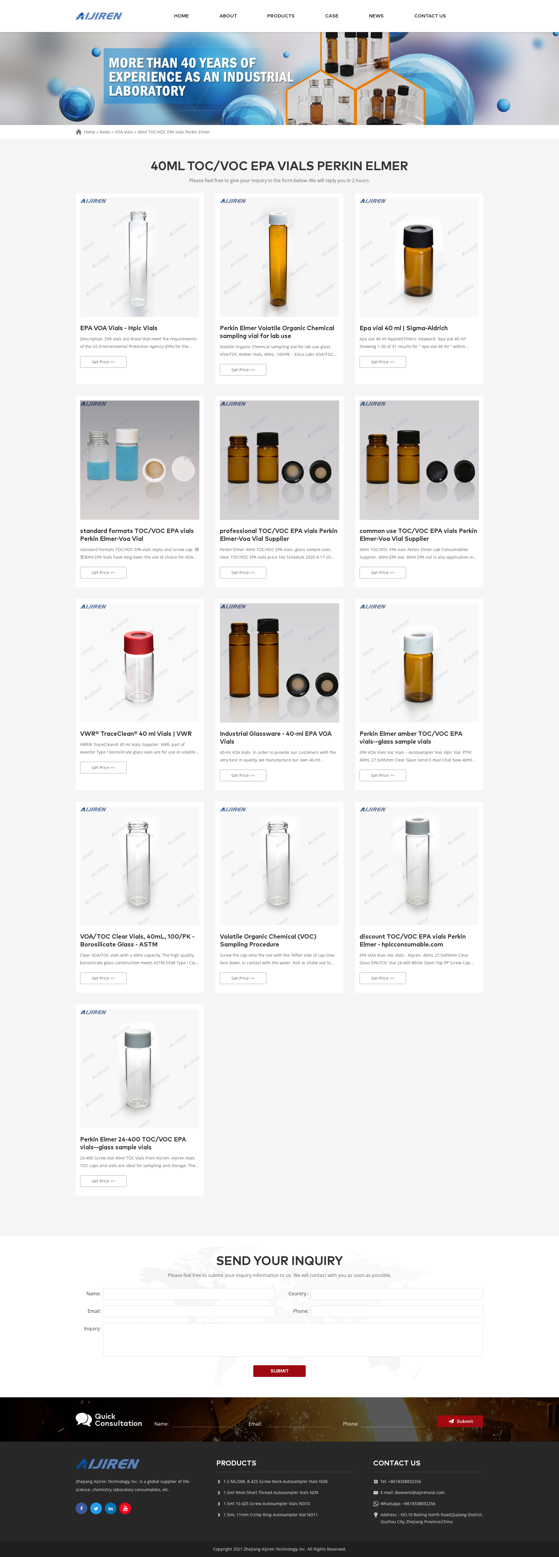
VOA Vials (124, 132)
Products (281, 16)
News (376, 16)
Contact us (430, 16)
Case (332, 16)
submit (279, 1371)
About (228, 16)
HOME (181, 16)
